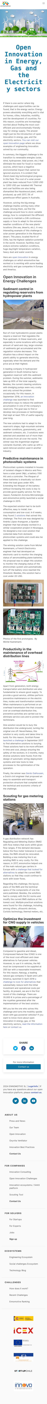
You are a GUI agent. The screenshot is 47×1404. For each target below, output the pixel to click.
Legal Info (33, 1086)
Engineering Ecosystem (21, 1257)
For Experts (15, 1226)
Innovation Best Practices (21, 1147)
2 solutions (19, 515)
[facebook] (23, 1048)
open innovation (20, 257)
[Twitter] (16, 1101)
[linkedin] (31, 1048)
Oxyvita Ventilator (18, 1140)
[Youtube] (33, 1101)
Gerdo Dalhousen (34, 773)
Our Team (14, 1127)
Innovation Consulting (20, 1172)
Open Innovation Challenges (23, 1178)
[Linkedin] (24, 1101)
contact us (36, 1092)
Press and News (17, 1121)
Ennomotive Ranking (19, 1301)
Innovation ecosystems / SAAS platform (24, 1186)
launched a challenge (13, 740)
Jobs (11, 1232)
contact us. (16, 1027)
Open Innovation (17, 1134)
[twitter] (15, 1048)
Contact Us (15, 1153)
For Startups (15, 1219)
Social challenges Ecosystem (23, 1264)
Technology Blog (17, 1270)
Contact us (23, 1066)
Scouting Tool (16, 1194)
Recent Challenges (18, 1295)
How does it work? (18, 1288)
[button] (43, 3)
